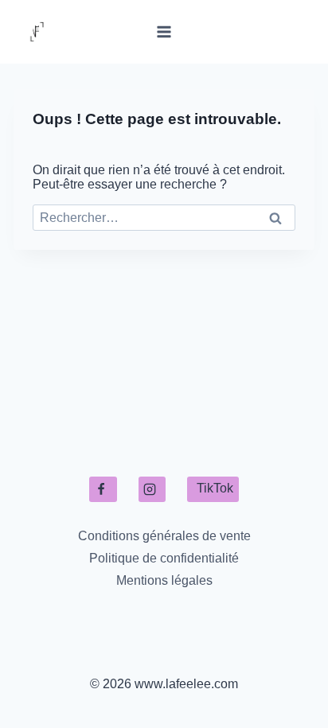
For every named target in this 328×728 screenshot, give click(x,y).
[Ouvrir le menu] (164, 31)
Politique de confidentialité (164, 558)
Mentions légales (164, 580)
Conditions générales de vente (164, 536)
